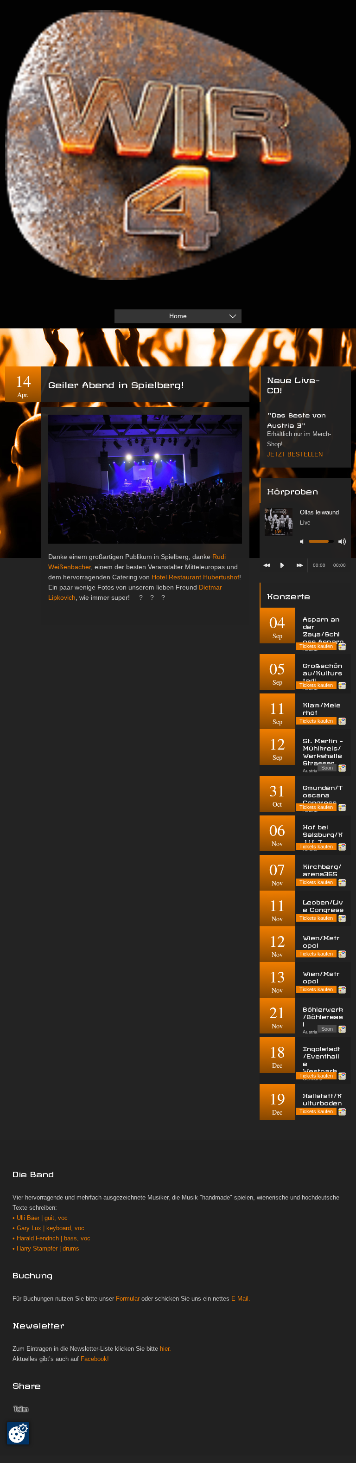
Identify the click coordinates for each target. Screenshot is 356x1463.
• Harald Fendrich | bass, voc (51, 1238)
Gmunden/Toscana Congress (323, 794)
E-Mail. (240, 1299)
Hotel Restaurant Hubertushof (195, 577)
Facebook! (95, 1359)
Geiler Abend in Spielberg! (116, 383)
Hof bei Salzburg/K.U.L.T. (323, 833)
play (282, 565)
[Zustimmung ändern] (18, 1433)
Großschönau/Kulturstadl (322, 672)
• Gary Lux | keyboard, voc (48, 1228)
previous (266, 565)
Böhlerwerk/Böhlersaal (323, 1016)
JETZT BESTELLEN (295, 454)
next (300, 565)
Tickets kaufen (316, 646)
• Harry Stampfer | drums (46, 1248)
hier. (165, 1349)
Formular (128, 1299)
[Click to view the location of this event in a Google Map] (342, 646)
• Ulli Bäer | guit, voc (40, 1218)
